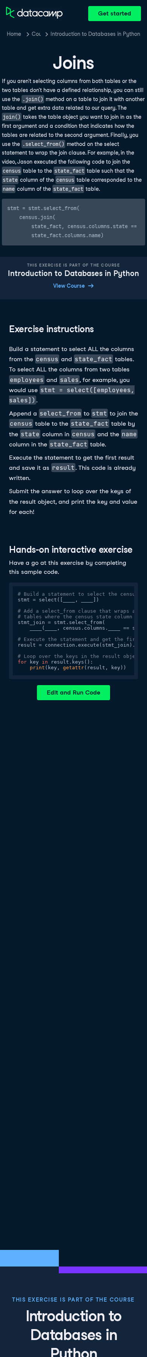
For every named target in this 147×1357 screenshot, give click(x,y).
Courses (36, 34)
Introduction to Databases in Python (95, 34)
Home (14, 34)
